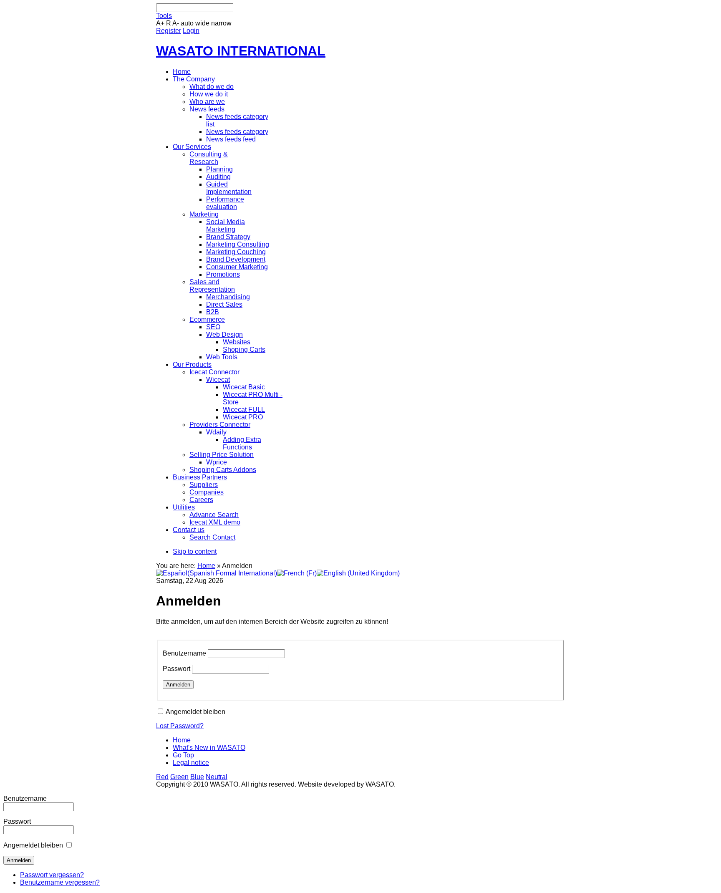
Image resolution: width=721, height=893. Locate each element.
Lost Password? (180, 725)
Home (206, 565)
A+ (160, 23)
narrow (221, 23)
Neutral (216, 776)
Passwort (176, 668)
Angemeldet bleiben (195, 711)
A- (175, 23)
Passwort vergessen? (52, 874)
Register (168, 30)
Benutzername (184, 653)
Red (162, 776)
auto (187, 23)
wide (202, 23)
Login (191, 30)
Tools (164, 15)
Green (179, 776)
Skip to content (195, 551)
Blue (197, 776)
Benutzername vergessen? (60, 882)
